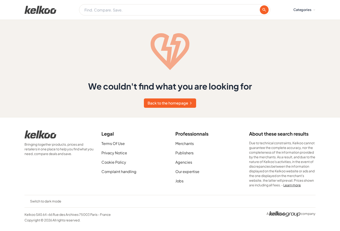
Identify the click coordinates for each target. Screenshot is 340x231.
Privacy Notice (114, 152)
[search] (264, 9)
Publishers (184, 152)
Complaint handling (118, 171)
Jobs (179, 180)
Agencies (183, 162)
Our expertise (187, 171)
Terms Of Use (113, 143)
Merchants (184, 143)
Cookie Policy (113, 162)
